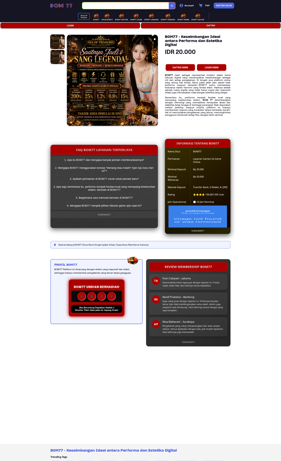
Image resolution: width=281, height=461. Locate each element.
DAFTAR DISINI (180, 67)
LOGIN (70, 25)
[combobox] (125, 5)
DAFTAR (211, 25)
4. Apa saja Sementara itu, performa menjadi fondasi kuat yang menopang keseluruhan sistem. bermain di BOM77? (104, 188)
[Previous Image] (69, 81)
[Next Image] (155, 81)
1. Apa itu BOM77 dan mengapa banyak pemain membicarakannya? (104, 160)
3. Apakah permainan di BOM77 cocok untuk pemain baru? (104, 178)
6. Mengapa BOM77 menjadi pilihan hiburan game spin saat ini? (104, 205)
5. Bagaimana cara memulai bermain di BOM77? (104, 197)
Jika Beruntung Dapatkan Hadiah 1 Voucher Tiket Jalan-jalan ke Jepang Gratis (96, 308)
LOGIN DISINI (212, 67)
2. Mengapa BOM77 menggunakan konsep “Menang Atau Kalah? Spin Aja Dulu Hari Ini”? (104, 169)
